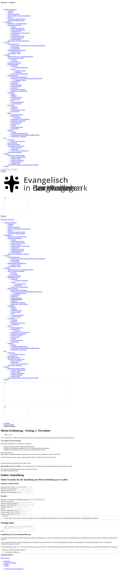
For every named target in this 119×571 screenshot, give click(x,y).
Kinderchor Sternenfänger (18, 89)
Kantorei (13, 125)
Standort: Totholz (16, 158)
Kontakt (10, 17)
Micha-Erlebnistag (16, 86)
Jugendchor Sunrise (16, 97)
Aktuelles (10, 12)
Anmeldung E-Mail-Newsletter (16, 20)
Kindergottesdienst (16, 85)
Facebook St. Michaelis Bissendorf (13, 569)
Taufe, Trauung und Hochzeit (16, 58)
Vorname (8, 487)
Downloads (18, 117)
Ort (6, 507)
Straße (7, 501)
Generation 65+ (15, 111)
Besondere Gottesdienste (14, 25)
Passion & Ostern (16, 31)
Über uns (6, 42)
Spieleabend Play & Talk (18, 110)
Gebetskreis (14, 106)
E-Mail (7, 514)
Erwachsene (11, 105)
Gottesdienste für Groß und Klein (20, 33)
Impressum (7, 561)
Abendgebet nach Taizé (17, 36)
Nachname (8, 489)
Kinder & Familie (12, 75)
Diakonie (10, 130)
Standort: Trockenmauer (17, 160)
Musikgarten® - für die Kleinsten (20, 119)
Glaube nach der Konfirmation (19, 74)
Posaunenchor (15, 128)
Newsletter (11, 11)
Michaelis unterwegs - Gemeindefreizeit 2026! (20, 56)
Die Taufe (14, 59)
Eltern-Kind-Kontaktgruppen (19, 77)
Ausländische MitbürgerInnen (19, 133)
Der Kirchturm (15, 47)
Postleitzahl (9, 505)
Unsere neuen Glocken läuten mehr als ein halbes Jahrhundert (28, 45)
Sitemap (6, 564)
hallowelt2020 (15, 116)
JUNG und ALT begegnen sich (19, 150)
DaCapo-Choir (15, 124)
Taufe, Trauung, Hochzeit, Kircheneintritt (19, 15)
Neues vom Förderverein (18, 141)
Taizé (12, 100)
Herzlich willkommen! (10, 9)
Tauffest (13, 26)
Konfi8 (13, 69)
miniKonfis (14, 66)
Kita (5, 138)
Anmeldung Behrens (20, 80)
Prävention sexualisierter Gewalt (16, 19)
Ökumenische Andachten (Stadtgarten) (18, 41)
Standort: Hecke (15, 163)
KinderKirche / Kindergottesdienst (17, 23)
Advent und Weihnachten (18, 30)
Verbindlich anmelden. (6, 555)
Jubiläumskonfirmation (17, 37)
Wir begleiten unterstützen (15, 152)
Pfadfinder (14, 95)
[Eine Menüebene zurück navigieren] (1, 6)
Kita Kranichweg (12, 143)
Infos (2, 531)
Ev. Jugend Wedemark (17, 102)
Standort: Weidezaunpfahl (18, 157)
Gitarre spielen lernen (17, 127)
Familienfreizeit (15, 81)
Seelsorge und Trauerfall (14, 63)
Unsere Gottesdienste (13, 14)
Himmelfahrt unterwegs (17, 28)
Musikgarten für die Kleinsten (19, 91)
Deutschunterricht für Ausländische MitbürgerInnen (25, 135)
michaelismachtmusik (17, 114)
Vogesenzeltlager (15, 99)
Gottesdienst (7, 22)
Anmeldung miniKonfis (21, 67)
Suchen (3, 171)
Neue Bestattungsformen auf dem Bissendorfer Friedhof (23, 165)
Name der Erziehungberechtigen (14, 499)
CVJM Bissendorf (16, 103)
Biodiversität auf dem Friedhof (16, 155)
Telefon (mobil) (5, 512)
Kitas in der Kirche (16, 147)
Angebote (7, 55)
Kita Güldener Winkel (14, 144)
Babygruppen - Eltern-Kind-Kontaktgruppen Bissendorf (26, 78)
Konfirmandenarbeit (13, 64)
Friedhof (6, 154)
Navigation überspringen (7, 219)
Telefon (8, 510)
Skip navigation (5, 558)
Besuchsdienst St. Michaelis (18, 136)
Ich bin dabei (14, 149)
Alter (7, 490)
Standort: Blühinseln (16, 161)
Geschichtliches (15, 48)
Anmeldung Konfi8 (20, 70)
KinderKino (14, 88)
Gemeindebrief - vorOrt (14, 53)
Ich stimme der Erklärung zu (12, 552)
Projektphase (18, 72)
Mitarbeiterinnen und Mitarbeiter (17, 50)
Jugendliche (11, 92)
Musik (9, 113)
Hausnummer (9, 503)
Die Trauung (14, 61)
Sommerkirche (15, 34)
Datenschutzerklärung (10, 562)
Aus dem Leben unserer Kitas (16, 146)
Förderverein (11, 139)
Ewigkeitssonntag (16, 39)
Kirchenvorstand (15, 52)
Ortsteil (3, 508)
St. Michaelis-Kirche (13, 44)
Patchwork (14, 108)
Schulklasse (9, 492)
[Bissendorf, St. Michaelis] (59, 195)
